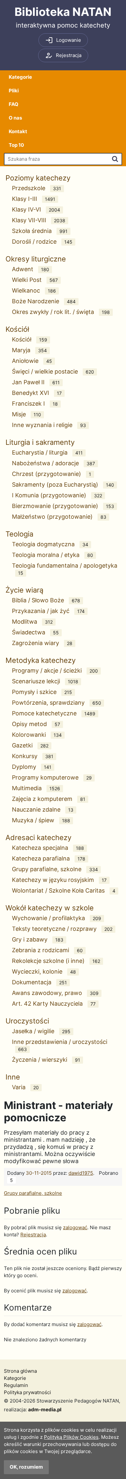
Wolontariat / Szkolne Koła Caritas (63, 890)
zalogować (75, 1227)
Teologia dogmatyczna (50, 544)
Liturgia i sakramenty (40, 442)
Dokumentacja (39, 982)
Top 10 (16, 145)
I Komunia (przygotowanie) (57, 495)
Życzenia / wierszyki (46, 1059)
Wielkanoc (34, 290)
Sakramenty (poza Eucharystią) (63, 484)
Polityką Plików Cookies (71, 1437)
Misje (26, 414)
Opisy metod (36, 724)
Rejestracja (33, 1234)
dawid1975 (80, 1173)
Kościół (17, 329)
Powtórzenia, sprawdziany (56, 702)
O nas (15, 118)
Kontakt (18, 131)
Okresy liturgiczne (35, 259)
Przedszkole (36, 188)
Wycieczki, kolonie (44, 971)
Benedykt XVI (37, 392)
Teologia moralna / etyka (52, 554)
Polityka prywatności (27, 1392)
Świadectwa (35, 632)
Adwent (30, 269)
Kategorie (20, 77)
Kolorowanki (37, 734)
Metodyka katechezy (40, 660)
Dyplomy (31, 766)
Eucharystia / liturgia (47, 452)
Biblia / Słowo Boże (46, 600)
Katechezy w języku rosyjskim (59, 879)
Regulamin (16, 1385)
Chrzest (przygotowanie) (51, 473)
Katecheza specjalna (48, 847)
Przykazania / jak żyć (48, 610)
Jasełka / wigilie (41, 1031)
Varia (25, 1087)
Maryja (29, 350)
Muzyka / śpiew (41, 820)
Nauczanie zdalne (42, 809)
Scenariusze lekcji (45, 681)
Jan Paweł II (36, 382)
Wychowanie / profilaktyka (56, 918)
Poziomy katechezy (37, 178)
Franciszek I (35, 403)
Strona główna (20, 1371)
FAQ (13, 104)
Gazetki (30, 745)
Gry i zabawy (37, 939)
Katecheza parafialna (48, 858)
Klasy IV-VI (36, 209)
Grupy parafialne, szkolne (55, 869)
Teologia (19, 534)
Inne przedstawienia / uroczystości (59, 1045)
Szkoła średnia (40, 230)
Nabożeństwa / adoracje (53, 463)
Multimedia (36, 788)
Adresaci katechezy (38, 837)
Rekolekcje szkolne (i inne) (56, 960)
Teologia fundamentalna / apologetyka (64, 569)
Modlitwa (32, 621)
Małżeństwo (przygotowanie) (59, 516)
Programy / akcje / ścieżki (55, 670)
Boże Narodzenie (44, 301)
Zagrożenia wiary (42, 643)
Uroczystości (27, 1021)
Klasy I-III (33, 198)
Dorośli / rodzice (42, 241)
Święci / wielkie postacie (53, 371)
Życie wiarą (24, 590)
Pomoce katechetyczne (53, 713)
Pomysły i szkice (42, 691)
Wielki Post (35, 279)
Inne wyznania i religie (49, 425)
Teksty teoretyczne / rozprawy (62, 928)
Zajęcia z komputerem (48, 798)
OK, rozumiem (26, 1467)
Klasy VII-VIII (38, 220)
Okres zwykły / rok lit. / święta (61, 311)
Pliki (14, 90)
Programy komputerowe (52, 777)
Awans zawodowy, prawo (55, 992)
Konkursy (32, 756)
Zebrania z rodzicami (47, 950)
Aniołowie (32, 360)
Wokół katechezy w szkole (49, 908)
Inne (12, 1077)
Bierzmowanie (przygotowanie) (63, 506)
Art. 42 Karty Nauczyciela (54, 1003)
